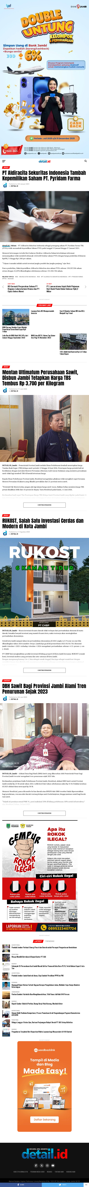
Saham (11, 278)
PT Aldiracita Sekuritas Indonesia (54, 277)
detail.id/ (6, 245)
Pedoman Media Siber (37, 1172)
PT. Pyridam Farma (76, 277)
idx (39, 277)
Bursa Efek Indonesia (28, 277)
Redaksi (49, 1172)
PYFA (5, 278)
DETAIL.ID (14, 186)
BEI (17, 277)
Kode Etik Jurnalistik (21, 1172)
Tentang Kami (59, 1172)
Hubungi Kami (70, 1172)
